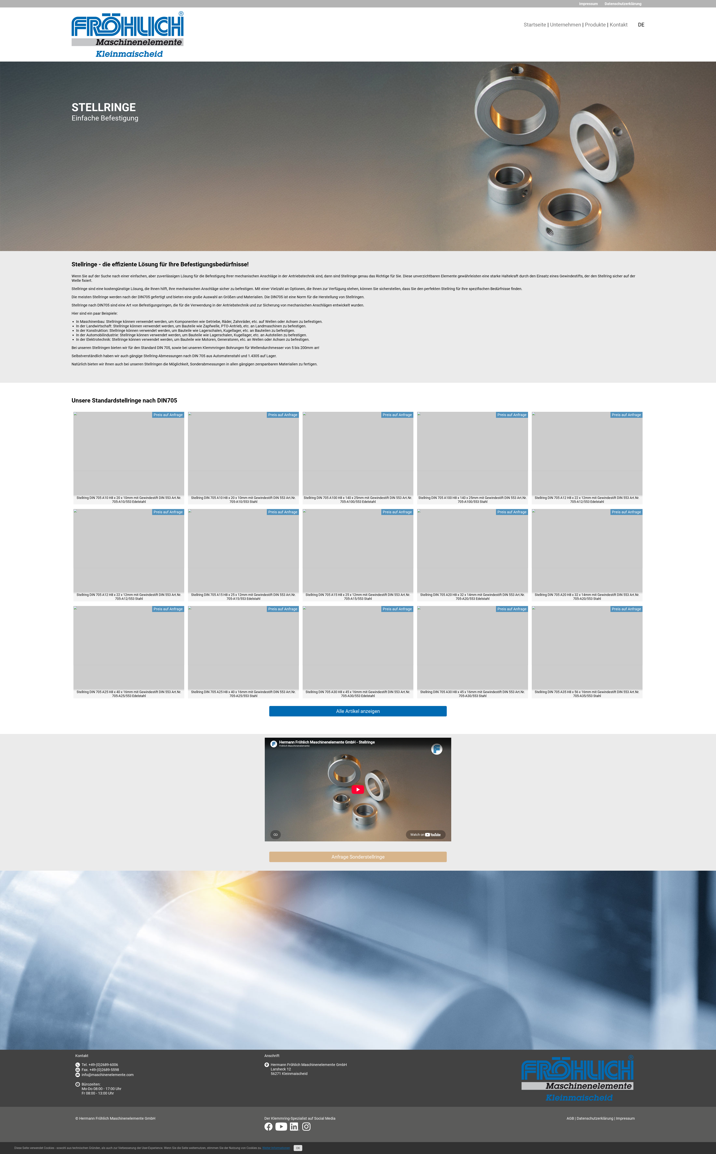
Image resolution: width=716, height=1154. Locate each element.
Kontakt (619, 25)
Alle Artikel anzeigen (358, 711)
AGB (570, 1118)
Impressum (588, 3)
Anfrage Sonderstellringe (358, 857)
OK (298, 1148)
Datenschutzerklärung (623, 3)
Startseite (535, 25)
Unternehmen (565, 25)
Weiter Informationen (276, 1148)
